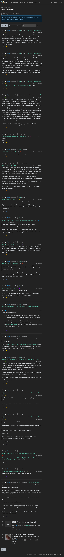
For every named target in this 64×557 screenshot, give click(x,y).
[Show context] (3, 33)
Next (3, 549)
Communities (14, 2)
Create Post (23, 2)
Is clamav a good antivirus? (34, 30)
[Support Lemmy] (39, 2)
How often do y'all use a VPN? (9, 151)
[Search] (52, 2)
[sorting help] (37, 25)
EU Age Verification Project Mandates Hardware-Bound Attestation (18, 220)
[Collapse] (3, 30)
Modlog (36, 554)
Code (51, 554)
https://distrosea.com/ (12, 324)
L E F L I (6, 2)
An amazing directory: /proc (8, 199)
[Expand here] (8, 537)
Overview (4, 25)
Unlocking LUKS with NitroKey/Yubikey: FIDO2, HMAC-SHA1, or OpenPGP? (20, 453)
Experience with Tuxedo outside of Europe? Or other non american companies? (21, 359)
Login (55, 2)
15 (14, 543)
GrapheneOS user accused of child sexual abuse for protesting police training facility (20, 307)
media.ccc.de (15, 523)
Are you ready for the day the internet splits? (12, 471)
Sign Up (60, 2)
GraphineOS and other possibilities (10, 244)
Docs (47, 554)
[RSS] (40, 25)
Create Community (32, 2)
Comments (12, 25)
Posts (18, 25)
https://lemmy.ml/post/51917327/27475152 (18, 85)
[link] (5, 33)
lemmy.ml (14, 538)
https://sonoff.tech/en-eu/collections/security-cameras (23, 344)
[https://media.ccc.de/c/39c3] (8, 524)
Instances (42, 554)
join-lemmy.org (58, 554)
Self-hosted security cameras (8, 288)
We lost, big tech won (34, 482)
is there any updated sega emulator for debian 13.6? (14, 136)
